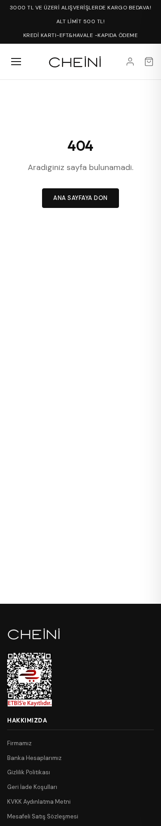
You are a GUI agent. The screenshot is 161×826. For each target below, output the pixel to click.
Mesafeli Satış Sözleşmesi (42, 816)
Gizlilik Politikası (28, 772)
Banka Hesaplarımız (34, 758)
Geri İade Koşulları (32, 787)
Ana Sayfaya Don (80, 198)
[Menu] (16, 62)
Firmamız (19, 743)
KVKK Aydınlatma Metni (39, 801)
